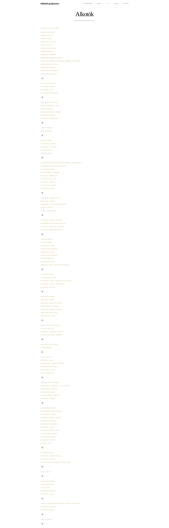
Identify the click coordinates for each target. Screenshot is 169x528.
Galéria (99, 3)
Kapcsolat (126, 3)
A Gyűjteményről (87, 3)
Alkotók (107, 3)
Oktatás (116, 3)
